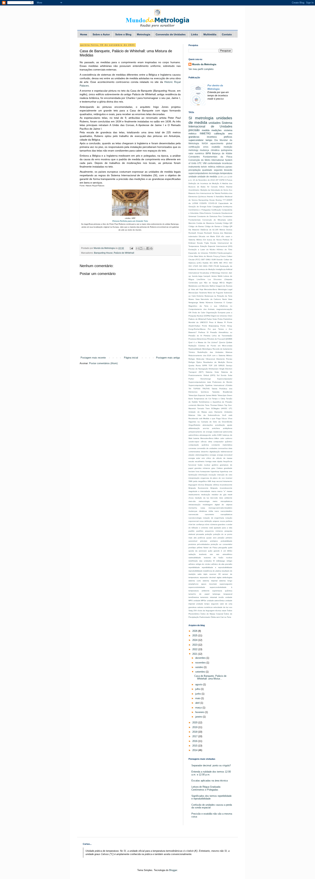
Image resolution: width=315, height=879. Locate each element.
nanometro (209, 514)
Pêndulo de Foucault (216, 339)
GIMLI (208, 260)
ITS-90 (216, 266)
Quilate (229, 342)
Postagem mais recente (93, 357)
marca (213, 491)
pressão (221, 538)
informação (203, 475)
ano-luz (206, 428)
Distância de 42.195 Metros (213, 230)
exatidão (216, 147)
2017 (195, 736)
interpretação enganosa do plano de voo (206, 478)
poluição (208, 534)
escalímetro (200, 461)
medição (228, 147)
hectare (191, 471)
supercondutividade (196, 587)
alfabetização (194, 428)
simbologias (227, 577)
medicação (205, 495)
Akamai (229, 187)
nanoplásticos (226, 514)
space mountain (209, 584)
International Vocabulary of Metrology (204, 273)
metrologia (204, 118)
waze (224, 611)
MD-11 (222, 283)
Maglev (229, 283)
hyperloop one (226, 471)
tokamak (213, 597)
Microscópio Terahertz (197, 293)
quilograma (226, 150)
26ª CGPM (219, 180)
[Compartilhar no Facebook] (148, 248)
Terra (207, 405)
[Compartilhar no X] (144, 248)
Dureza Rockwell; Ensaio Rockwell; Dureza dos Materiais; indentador (210, 233)
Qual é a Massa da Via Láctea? (203, 342)
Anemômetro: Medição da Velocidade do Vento (208, 190)
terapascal (227, 594)
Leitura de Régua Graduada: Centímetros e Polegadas (206, 788)
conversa (192, 448)
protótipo (192, 548)
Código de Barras (196, 226)
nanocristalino (226, 511)
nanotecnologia (195, 518)
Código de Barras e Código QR (218, 226)
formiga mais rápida (214, 461)
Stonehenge (205, 379)
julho (198, 689)
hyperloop (215, 471)
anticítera (216, 428)
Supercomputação (196, 385)
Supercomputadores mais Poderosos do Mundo (210, 382)
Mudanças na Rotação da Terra (218, 296)
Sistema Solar (212, 372)
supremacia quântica (222, 591)
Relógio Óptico (195, 362)
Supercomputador (224, 379)
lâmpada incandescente (221, 488)
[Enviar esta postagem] (131, 248)
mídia (211, 511)
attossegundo (205, 435)
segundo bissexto (223, 170)
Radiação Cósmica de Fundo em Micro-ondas (210, 346)
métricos (220, 166)
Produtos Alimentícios (197, 339)
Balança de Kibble (222, 153)
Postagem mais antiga (168, 357)
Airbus (221, 187)
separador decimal (208, 577)
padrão (191, 531)
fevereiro (200, 712)
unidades (215, 122)
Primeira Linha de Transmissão (218, 336)
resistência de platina (212, 571)
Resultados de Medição (214, 362)
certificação (194, 147)
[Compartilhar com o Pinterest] (151, 248)
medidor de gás (219, 495)
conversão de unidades (207, 448)
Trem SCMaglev (212, 408)
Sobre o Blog (123, 34)
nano (217, 511)
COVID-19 (212, 203)
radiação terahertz (197, 554)
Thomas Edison (216, 405)
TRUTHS (206, 389)
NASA (205, 143)
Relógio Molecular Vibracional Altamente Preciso (210, 359)
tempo (209, 140)
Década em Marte (207, 236)
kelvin (204, 166)
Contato (227, 34)
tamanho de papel (198, 594)
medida (205, 130)
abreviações (208, 425)
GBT (203, 260)
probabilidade (226, 541)
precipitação (194, 170)
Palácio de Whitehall (124, 253)
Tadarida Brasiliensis (222, 392)
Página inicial (131, 357)
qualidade (207, 170)
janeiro (199, 716)
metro (215, 501)
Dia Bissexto (193, 230)
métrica (211, 166)
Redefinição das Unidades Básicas (214, 352)
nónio (207, 524)
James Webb (217, 276)
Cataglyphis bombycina (222, 207)
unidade (192, 176)
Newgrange (193, 302)
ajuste (229, 425)
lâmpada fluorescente (198, 488)
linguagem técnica (196, 485)
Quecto (222, 342)
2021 (195, 654)
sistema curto (194, 581)
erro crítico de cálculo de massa (217, 458)
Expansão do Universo (198, 253)
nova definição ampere (209, 521)
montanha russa (196, 508)
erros (205, 147)
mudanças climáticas (197, 511)
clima (210, 442)
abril (197, 702)
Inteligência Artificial (224, 269)
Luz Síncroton (215, 279)
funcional (192, 465)
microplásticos (226, 501)
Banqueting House (103, 253)
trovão (221, 597)
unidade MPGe (199, 601)
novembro (200, 662)
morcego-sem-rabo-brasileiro (220, 508)
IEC (211, 263)
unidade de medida (207, 176)
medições (216, 130)
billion (216, 438)
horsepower (205, 471)
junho (198, 693)
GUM (213, 260)
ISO (230, 263)
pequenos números (214, 531)
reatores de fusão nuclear (218, 558)
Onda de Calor (198, 313)
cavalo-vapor (193, 442)
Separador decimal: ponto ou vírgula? (211, 765)
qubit (230, 548)
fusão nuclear (204, 465)
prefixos (228, 136)
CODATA (203, 203)
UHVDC (224, 408)
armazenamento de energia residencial (205, 432)
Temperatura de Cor (202, 399)
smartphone (193, 584)
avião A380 (217, 435)
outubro (199, 667)
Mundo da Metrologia (204, 64)
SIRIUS (221, 365)
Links (194, 34)
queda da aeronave (197, 551)
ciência (204, 442)
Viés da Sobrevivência (208, 415)
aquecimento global (221, 143)
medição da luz (202, 498)
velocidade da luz (220, 607)
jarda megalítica (200, 481)
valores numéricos (205, 607)
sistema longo (225, 581)
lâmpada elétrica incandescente (218, 485)
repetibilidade (194, 567)
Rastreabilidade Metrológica (200, 349)
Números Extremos (214, 302)
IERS (216, 263)
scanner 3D (215, 574)
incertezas (227, 163)
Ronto (198, 365)
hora (197, 471)
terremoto (204, 597)
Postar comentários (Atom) (103, 363)
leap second (217, 481)
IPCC (225, 263)
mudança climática (209, 150)
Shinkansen (214, 369)
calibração (219, 133)
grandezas (193, 136)
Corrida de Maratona (205, 223)
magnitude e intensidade (199, 491)
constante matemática (221, 445)
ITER (210, 266)
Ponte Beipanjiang (210, 326)
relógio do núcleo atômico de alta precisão (214, 564)
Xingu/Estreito (194, 425)
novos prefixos (226, 521)
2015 (195, 745)
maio (198, 698)
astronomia (227, 432)
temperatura (226, 173)
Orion (230, 316)
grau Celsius (217, 468)
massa (229, 491)
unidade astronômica (216, 601)
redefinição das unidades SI (201, 561)
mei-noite (214, 498)
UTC (199, 163)
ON (189, 313)
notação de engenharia (213, 518)
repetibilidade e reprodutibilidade (217, 567)
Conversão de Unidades (171, 34)
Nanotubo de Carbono (211, 299)
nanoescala (193, 514)
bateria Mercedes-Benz (203, 438)
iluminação (192, 475)
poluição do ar (219, 534)
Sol (218, 375)
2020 (195, 722)
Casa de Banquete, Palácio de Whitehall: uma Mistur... (210, 677)
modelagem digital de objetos (217, 505)
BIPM (208, 153)
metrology (193, 150)
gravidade (228, 468)
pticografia (222, 548)
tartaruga (216, 594)
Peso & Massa (216, 322)
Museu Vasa (194, 299)
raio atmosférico (224, 554)
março (199, 707)
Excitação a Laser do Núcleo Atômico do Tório (210, 250)
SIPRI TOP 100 (209, 365)
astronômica (193, 435)
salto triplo (203, 574)
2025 (195, 635)
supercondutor (195, 140)
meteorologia (204, 501)
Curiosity (218, 223)
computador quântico (222, 442)
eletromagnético (202, 455)
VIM (205, 163)
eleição (191, 455)
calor (222, 438)
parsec (228, 166)
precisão (194, 130)
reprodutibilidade (195, 571)
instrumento (194, 166)
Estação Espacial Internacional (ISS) (216, 246)
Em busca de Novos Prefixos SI (217, 240)
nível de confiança (196, 524)
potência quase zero (207, 538)
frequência (227, 461)
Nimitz (201, 302)
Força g (216, 256)
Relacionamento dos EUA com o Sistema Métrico (210, 355)
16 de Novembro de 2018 (204, 180)
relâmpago (220, 561)
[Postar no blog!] (141, 248)
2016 (195, 741)
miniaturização (194, 505)
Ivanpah (206, 276)
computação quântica (198, 445)
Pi (225, 322)
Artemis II (211, 197)
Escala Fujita (203, 243)
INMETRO (205, 133)
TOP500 (196, 389)
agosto (199, 684)
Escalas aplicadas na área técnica (209, 780)
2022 (195, 649)
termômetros (193, 597)
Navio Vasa (227, 299)
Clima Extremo (205, 213)
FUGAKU (213, 253)
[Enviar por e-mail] (137, 248)
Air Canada (212, 187)
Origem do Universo (219, 316)
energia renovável (224, 455)
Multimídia (209, 34)
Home (83, 34)
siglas (219, 577)
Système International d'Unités (218, 385)
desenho (205, 452)
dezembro (200, 658)
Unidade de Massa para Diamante (205, 412)
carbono (228, 438)
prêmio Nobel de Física (207, 548)
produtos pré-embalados (199, 544)
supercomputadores (198, 173)
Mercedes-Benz (210, 289)
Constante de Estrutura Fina (209, 216)
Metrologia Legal (225, 289)
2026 (195, 631)
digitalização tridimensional (220, 452)
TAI (189, 389)
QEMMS (228, 339)
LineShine (201, 279)
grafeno (215, 465)
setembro (200, 671)
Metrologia (143, 34)
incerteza (212, 136)
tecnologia (214, 173)
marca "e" (221, 491)
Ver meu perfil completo (200, 69)
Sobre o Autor (101, 34)
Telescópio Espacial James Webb (202, 395)
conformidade (214, 163)
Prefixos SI (203, 332)
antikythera (227, 428)
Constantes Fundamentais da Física (210, 156)
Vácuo (224, 418)
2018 (195, 731)
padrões (199, 531)
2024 (195, 640)
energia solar (194, 458)
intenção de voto (224, 475)
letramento (227, 481)
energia (213, 455)
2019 (195, 727)
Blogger (173, 870)
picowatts (200, 534)
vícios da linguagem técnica (209, 611)
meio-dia (192, 501)
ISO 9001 (203, 266)
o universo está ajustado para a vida (215, 528)
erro (230, 133)
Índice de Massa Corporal (212, 614)
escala (191, 461)
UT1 (230, 408)
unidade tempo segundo (207, 604)
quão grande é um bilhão (220, 551)
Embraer (192, 243)
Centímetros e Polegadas (199, 210)
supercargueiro (226, 584)
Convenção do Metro (199, 160)
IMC (220, 263)
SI (190, 118)
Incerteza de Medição (206, 269)
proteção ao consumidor (221, 544)
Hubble (206, 263)
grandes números (202, 468)
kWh (209, 481)
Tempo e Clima (218, 399)
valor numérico (196, 153)
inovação (212, 475)
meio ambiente (225, 498)
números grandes (217, 524)
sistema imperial (210, 581)
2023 (195, 644)
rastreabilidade (194, 558)
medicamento (194, 495)
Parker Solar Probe (215, 319)
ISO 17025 (193, 266)
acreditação (220, 425)
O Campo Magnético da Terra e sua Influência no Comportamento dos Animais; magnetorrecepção (210, 305)
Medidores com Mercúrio (198, 286)
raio (211, 554)
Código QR (227, 223)
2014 (195, 750)
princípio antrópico (209, 541)
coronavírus (223, 448)
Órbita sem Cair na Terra (221, 617)
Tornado (200, 408)
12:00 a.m (222, 177)
